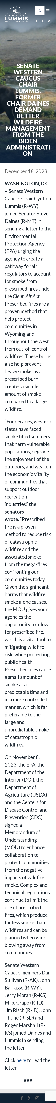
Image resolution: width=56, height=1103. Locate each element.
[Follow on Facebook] (36, 21)
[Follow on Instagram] (48, 21)
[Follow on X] (42, 21)
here (21, 1060)
